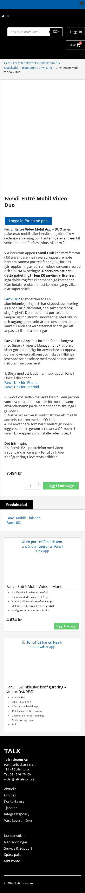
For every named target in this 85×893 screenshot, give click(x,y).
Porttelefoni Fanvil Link (36, 68)
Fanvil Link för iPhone (20, 382)
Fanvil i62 (13, 522)
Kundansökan (15, 835)
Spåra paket (13, 854)
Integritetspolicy (16, 814)
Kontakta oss (14, 801)
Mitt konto (12, 861)
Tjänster (10, 808)
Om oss (10, 795)
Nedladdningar (15, 842)
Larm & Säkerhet (24, 63)
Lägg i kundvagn (60, 485)
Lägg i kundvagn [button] (66, 626)
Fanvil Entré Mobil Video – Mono (34, 586)
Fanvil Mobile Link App (23, 518)
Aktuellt (10, 789)
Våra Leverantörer (18, 820)
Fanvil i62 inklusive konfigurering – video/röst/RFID (36, 689)
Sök (56, 31)
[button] (81, 3)
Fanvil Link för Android (21, 387)
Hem (7, 63)
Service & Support (18, 848)
